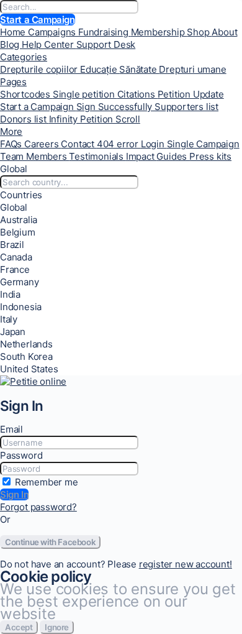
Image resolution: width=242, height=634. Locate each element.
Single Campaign (203, 144)
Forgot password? (38, 507)
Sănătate (139, 69)
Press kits (210, 156)
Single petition (85, 94)
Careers (42, 144)
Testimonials (97, 156)
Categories (23, 57)
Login (154, 144)
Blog (11, 44)
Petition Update (191, 94)
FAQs (12, 144)
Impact (141, 156)
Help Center (49, 44)
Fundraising (104, 32)
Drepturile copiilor (40, 69)
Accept (19, 627)
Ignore (57, 627)
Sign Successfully (115, 107)
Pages (13, 82)
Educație (99, 69)
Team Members (34, 156)
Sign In (14, 494)
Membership (159, 32)
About (224, 32)
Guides (172, 156)
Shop (199, 32)
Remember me (46, 482)
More (11, 131)
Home (14, 32)
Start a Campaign (37, 19)
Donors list (24, 119)
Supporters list (186, 107)
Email (11, 429)
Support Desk (106, 44)
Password (21, 455)
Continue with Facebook (50, 542)
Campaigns (53, 32)
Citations (137, 94)
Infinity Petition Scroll (94, 119)
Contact (78, 144)
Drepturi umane (192, 69)
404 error (119, 144)
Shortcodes (26, 94)
